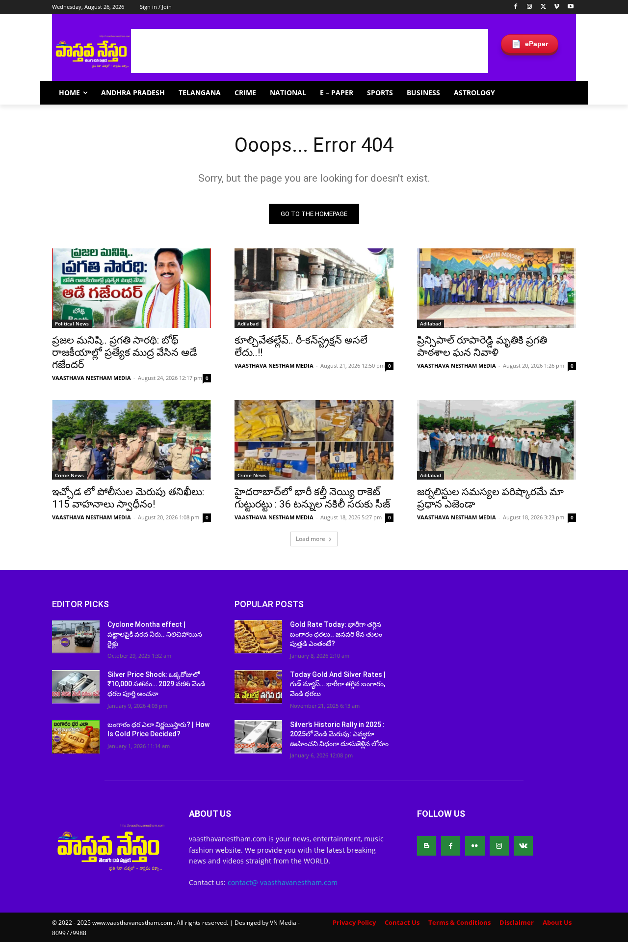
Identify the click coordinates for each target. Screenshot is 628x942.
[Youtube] (570, 7)
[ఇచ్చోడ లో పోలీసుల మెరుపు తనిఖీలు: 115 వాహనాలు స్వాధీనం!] (131, 440)
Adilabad (248, 323)
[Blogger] (426, 845)
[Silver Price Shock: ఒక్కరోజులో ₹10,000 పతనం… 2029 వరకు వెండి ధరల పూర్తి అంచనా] (76, 686)
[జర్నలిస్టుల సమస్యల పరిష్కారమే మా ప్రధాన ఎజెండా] (496, 440)
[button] (564, 93)
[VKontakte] (523, 845)
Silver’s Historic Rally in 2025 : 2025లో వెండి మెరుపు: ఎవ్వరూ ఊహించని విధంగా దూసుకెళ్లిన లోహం (339, 734)
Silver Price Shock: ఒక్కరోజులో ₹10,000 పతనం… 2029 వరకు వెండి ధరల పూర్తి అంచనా (156, 684)
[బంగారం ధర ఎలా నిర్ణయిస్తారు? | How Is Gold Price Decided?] (76, 737)
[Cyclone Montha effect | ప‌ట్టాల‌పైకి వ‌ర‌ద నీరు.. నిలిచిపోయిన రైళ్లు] (76, 636)
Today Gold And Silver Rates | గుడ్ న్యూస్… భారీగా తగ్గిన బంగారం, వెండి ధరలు (338, 684)
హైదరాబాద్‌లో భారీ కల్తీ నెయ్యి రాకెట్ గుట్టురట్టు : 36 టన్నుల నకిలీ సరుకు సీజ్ (312, 498)
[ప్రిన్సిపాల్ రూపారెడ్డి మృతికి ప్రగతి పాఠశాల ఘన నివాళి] (496, 288)
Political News (72, 323)
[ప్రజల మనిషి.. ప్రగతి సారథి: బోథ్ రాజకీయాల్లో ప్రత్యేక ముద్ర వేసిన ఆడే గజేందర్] (131, 288)
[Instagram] (529, 7)
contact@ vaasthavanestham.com (283, 882)
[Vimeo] (556, 7)
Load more (310, 539)
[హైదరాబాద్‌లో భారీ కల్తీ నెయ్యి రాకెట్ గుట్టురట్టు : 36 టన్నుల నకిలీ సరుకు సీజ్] (314, 440)
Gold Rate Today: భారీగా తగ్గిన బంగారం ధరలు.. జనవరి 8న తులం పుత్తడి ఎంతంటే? (336, 633)
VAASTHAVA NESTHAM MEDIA (91, 377)
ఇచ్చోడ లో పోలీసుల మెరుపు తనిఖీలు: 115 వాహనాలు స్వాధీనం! (128, 498)
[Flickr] (474, 845)
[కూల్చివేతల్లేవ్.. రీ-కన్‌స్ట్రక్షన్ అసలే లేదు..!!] (314, 288)
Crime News (69, 475)
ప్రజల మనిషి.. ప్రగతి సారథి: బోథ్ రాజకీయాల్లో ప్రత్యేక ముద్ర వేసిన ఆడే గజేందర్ (124, 352)
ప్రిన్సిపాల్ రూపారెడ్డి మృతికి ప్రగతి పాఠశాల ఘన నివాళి (482, 346)
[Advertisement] (309, 51)
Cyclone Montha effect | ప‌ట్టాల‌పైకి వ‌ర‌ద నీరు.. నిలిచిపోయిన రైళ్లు (154, 633)
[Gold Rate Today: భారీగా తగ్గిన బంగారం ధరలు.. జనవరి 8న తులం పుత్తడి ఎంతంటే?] (258, 636)
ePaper (529, 44)
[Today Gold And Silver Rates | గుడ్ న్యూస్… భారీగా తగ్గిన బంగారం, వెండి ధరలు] (258, 686)
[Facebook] (516, 7)
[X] (543, 7)
